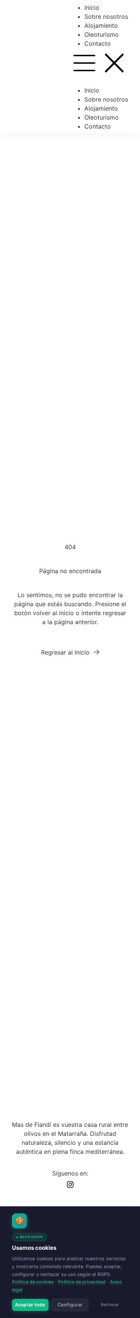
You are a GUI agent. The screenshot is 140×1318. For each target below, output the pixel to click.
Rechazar (110, 1304)
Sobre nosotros (106, 16)
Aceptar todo (30, 1305)
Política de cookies (33, 1282)
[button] (99, 64)
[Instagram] (70, 1184)
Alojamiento (101, 25)
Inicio (91, 7)
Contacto (97, 43)
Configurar (70, 1305)
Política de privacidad (82, 1282)
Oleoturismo (101, 34)
